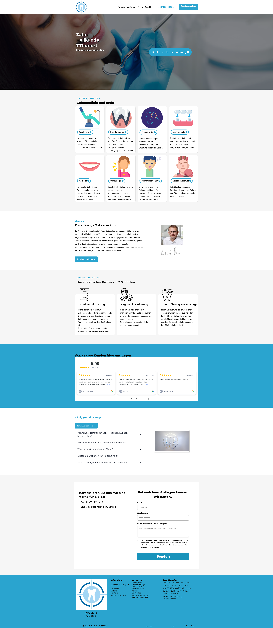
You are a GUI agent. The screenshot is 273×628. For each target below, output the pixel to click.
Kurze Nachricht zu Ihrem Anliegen (152, 524)
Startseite (121, 7)
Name (140, 502)
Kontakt (148, 7)
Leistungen (131, 7)
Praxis (140, 7)
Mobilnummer (143, 513)
